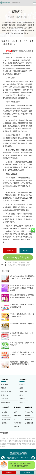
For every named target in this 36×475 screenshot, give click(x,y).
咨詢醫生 (26, 250)
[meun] (34, 3)
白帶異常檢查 (23, 391)
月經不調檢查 (29, 423)
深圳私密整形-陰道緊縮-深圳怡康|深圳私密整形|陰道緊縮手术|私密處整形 (22, 288)
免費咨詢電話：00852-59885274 (18, 458)
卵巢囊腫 (27, 416)
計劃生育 (4, 380)
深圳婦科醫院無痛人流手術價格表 (22, 324)
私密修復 (17, 407)
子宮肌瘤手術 (29, 412)
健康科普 (23, 17)
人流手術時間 (4, 399)
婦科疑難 (28, 407)
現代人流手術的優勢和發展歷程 (19, 265)
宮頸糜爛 (4, 412)
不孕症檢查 (28, 419)
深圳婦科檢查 (17, 441)
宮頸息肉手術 (6, 419)
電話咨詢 (9, 473)
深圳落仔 (13, 438)
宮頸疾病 (5, 407)
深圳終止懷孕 (7, 441)
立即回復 (27, 473)
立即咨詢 (9, 250)
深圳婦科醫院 (21, 438)
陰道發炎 (22, 384)
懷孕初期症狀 (27, 441)
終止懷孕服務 (4, 384)
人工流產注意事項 (6, 391)
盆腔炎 (21, 388)
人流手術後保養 (5, 402)
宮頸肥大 (4, 423)
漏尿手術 (16, 412)
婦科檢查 (22, 402)
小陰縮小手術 (18, 423)
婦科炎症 (23, 380)
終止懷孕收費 (4, 395)
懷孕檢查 (3, 388)
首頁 (17, 17)
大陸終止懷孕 (5, 438)
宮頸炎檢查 (5, 416)
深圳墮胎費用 (11, 444)
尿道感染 (22, 399)
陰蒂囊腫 (16, 426)
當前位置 (11, 17)
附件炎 (21, 395)
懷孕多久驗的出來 (23, 444)
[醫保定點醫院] (12, 2)
